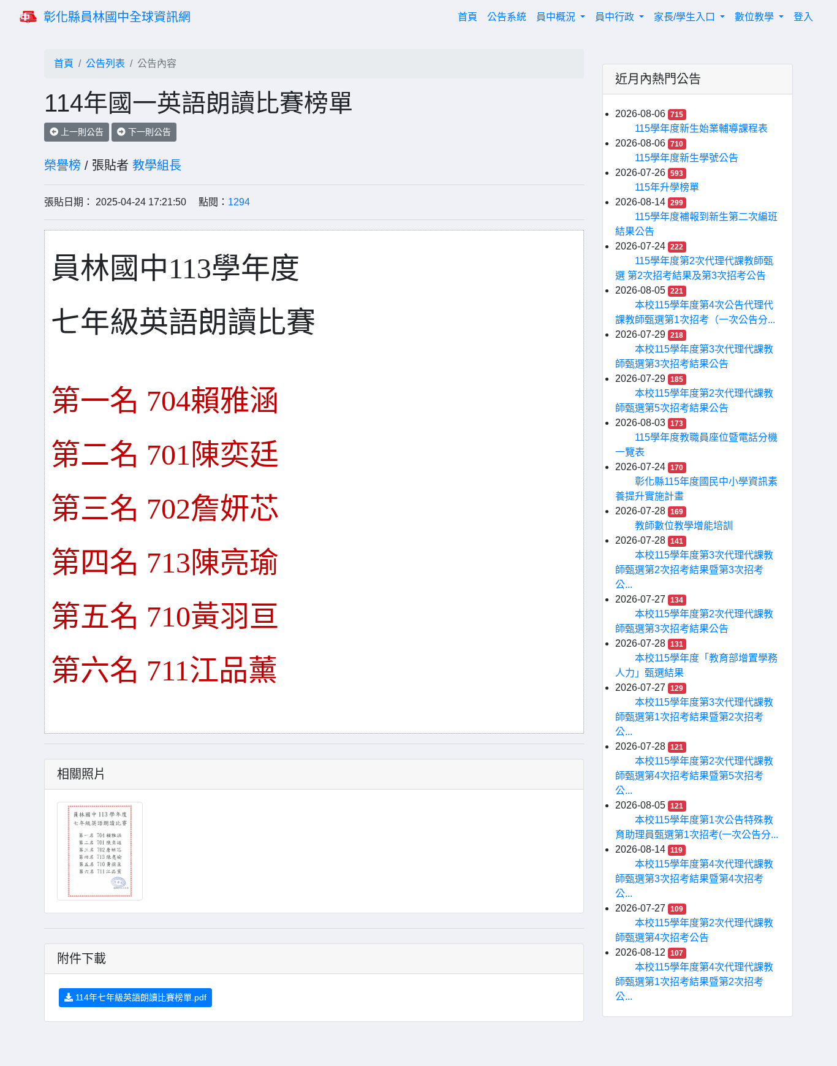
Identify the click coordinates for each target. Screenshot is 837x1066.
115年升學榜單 (667, 187)
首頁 (470, 16)
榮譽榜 (62, 165)
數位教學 (755, 17)
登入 (803, 17)
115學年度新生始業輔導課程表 (701, 128)
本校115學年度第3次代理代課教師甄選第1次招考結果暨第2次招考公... (694, 717)
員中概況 (557, 17)
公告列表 (105, 63)
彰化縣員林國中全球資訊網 (117, 17)
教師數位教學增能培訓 (684, 525)
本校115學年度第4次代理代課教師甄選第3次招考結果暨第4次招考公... (694, 879)
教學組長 (156, 165)
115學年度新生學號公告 (686, 158)
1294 (239, 202)
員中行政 (616, 17)
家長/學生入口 (686, 17)
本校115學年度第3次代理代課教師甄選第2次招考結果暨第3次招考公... (694, 570)
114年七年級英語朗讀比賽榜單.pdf (139, 997)
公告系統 (506, 17)
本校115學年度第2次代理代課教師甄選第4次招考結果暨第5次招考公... (694, 776)
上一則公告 (81, 132)
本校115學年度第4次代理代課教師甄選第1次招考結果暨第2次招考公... (694, 982)
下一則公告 (148, 132)
